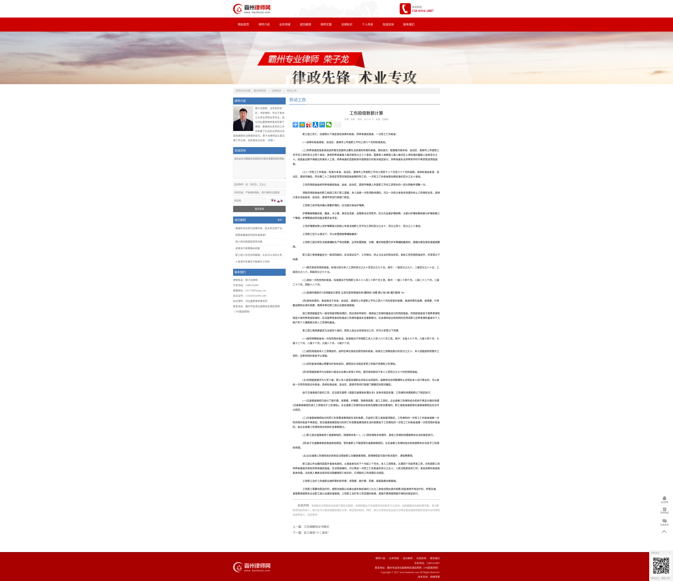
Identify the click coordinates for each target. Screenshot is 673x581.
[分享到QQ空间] (302, 124)
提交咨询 (259, 209)
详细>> (272, 140)
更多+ (280, 220)
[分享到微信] (329, 124)
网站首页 (243, 24)
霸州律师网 (260, 90)
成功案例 (305, 24)
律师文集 (326, 24)
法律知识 (346, 24)
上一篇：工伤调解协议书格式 (311, 526)
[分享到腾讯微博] (322, 124)
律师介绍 (264, 24)
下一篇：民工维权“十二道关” (311, 532)
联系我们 (408, 24)
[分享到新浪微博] (309, 124)
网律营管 (435, 577)
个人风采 (367, 24)
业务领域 (284, 24)
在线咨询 (388, 24)
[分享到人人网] (315, 124)
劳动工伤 (292, 90)
